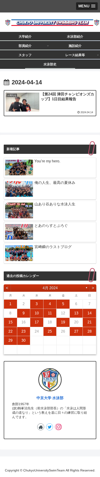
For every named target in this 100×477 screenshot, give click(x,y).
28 (89, 331)
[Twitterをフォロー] (49, 426)
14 (89, 313)
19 (63, 322)
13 (76, 313)
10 (37, 313)
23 (23, 331)
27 (76, 331)
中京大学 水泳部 (50, 398)
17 (37, 322)
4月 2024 (50, 288)
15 (10, 322)
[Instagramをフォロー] (58, 426)
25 (50, 331)
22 (10, 331)
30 (23, 340)
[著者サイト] (40, 426)
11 (50, 313)
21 (89, 322)
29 (10, 340)
